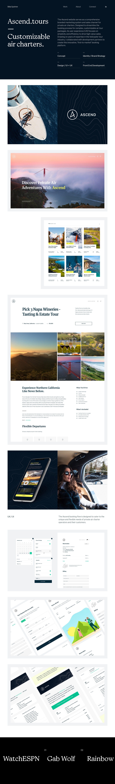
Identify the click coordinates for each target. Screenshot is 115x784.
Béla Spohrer (13, 7)
